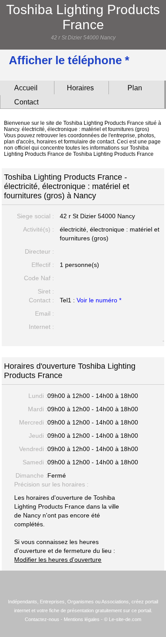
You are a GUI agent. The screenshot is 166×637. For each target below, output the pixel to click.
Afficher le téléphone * (69, 60)
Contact (26, 102)
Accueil (26, 88)
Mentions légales (82, 619)
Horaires (80, 88)
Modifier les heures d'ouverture (57, 559)
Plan (134, 88)
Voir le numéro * (99, 300)
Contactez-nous (42, 619)
